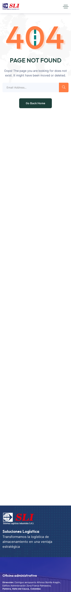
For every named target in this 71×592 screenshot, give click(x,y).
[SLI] (10, 6)
